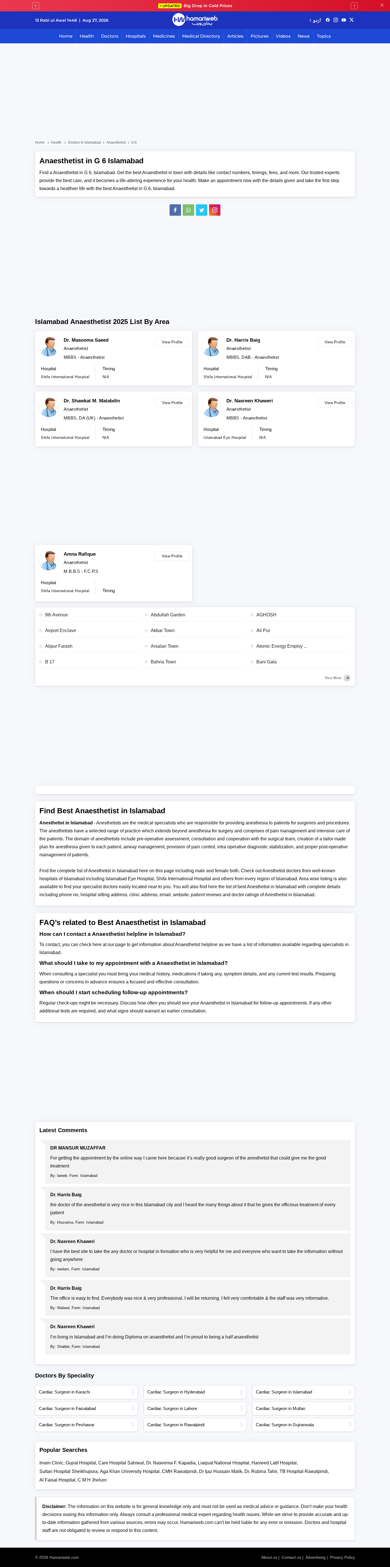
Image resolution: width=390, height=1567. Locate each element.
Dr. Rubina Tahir (260, 1471)
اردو (317, 20)
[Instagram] (336, 20)
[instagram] (214, 210)
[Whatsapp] (188, 210)
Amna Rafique (80, 554)
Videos (283, 36)
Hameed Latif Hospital (274, 1462)
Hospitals (136, 36)
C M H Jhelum (92, 1480)
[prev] (35, 5)
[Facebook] (175, 210)
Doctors (109, 36)
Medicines (164, 36)
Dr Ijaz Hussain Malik (220, 1471)
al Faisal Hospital (57, 1480)
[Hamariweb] (195, 20)
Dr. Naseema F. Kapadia (171, 1462)
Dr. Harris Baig (243, 340)
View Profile (172, 342)
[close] (382, 6)
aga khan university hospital (130, 1471)
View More (333, 678)
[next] (354, 5)
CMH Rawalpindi (179, 1471)
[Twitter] (201, 210)
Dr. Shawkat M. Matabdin (92, 401)
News (304, 36)
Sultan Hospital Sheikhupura (68, 1471)
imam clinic (51, 1462)
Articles (235, 36)
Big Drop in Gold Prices (197, 5)
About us (269, 1557)
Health (87, 36)
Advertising (315, 1557)
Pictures (260, 36)
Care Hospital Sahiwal (121, 1462)
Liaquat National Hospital (223, 1462)
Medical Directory (201, 36)
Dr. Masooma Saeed (86, 340)
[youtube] (344, 20)
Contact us (291, 1557)
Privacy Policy (342, 1557)
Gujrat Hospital (81, 1462)
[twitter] (351, 20)
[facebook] (328, 20)
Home (66, 36)
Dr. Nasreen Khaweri (249, 401)
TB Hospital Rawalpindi (304, 1471)
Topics (324, 36)
